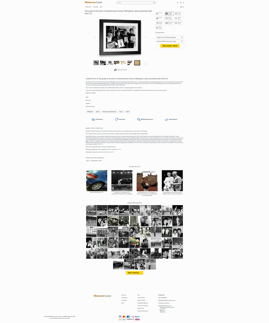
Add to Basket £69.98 (170, 46)
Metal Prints (141, 308)
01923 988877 (163, 297)
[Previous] (94, 37)
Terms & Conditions (143, 305)
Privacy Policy (141, 297)
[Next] (145, 37)
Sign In (182, 7)
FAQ (139, 295)
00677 (100, 160)
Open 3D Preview (122, 69)
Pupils (127, 111)
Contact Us (161, 295)
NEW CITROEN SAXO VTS (96, 192)
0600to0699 (94, 160)
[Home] (93, 4)
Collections (88, 7)
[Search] (154, 3)
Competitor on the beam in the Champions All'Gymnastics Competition (121, 193)
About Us (123, 295)
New (101, 7)
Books (98, 111)
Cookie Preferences (143, 311)
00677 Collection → (134, 273)
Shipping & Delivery (143, 303)
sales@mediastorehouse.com (167, 300)
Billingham (90, 111)
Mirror (88, 160)
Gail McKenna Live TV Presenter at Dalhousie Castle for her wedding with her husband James (147, 194)
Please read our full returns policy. (158, 90)
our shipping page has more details (132, 87)
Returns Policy (141, 300)
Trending (95, 7)
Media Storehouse (64, 318)
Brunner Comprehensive (109, 111)
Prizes (121, 111)
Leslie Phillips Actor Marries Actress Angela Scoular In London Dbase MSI (172, 193)
